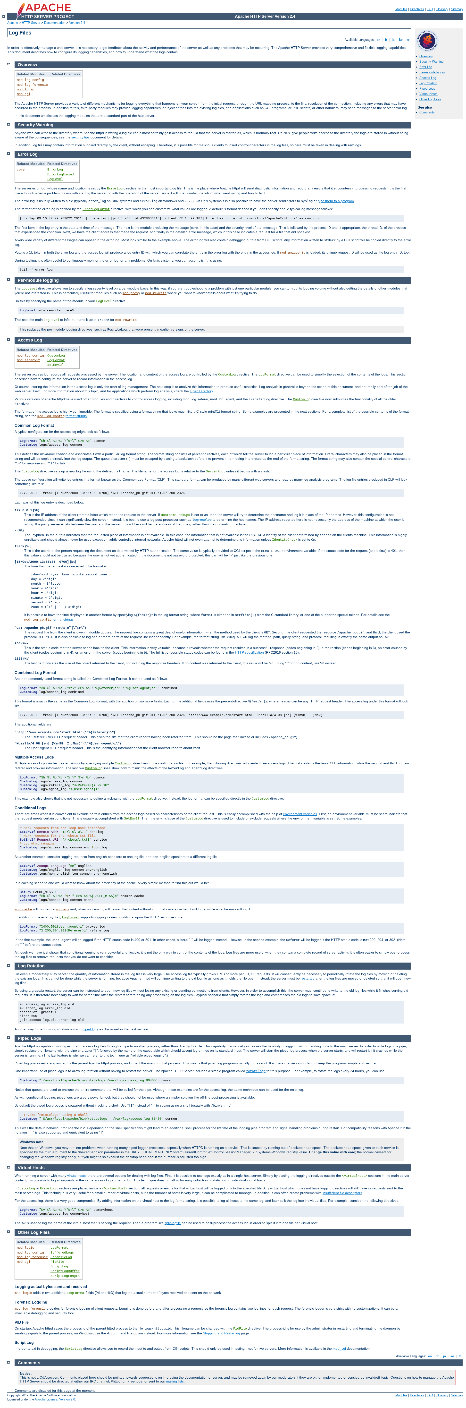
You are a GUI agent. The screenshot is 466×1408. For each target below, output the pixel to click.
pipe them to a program (336, 201)
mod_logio (25, 89)
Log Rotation (428, 83)
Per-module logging (432, 72)
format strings (76, 416)
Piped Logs (427, 88)
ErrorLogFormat (61, 174)
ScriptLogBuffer (65, 1271)
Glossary (442, 9)
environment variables (300, 814)
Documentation (54, 23)
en (378, 40)
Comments (427, 112)
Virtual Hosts (428, 94)
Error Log (425, 67)
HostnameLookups (175, 515)
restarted (308, 978)
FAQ (430, 9)
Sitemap (457, 9)
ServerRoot (215, 471)
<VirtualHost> (354, 1176)
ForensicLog (61, 1257)
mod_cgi (23, 94)
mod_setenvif (28, 360)
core (21, 169)
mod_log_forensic (32, 85)
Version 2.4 (77, 23)
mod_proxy (131, 293)
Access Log (427, 78)
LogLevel (55, 179)
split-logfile (173, 1223)
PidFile (57, 1262)
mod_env (62, 909)
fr (386, 40)
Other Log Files (430, 99)
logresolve (202, 520)
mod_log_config (30, 80)
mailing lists (175, 1381)
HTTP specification (249, 652)
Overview (426, 56)
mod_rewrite (155, 293)
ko (401, 40)
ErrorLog (55, 169)
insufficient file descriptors (342, 1193)
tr (408, 40)
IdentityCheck (284, 540)
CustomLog (56, 356)
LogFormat (56, 360)
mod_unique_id (292, 253)
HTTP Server (31, 23)
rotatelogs (256, 1071)
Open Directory (201, 391)
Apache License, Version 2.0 (55, 1399)
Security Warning (431, 61)
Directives (417, 9)
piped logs (90, 1029)
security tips (80, 137)
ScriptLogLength (65, 1276)
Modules (401, 9)
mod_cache (23, 909)
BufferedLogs (62, 1252)
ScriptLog (59, 1266)
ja (393, 40)
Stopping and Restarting (221, 1333)
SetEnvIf (55, 365)
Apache (12, 23)
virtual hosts (76, 1176)
